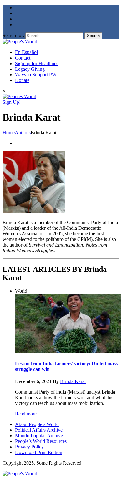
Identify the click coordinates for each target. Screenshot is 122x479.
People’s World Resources (41, 441)
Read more (26, 413)
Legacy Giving (30, 69)
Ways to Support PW (36, 74)
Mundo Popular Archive (39, 435)
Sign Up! (12, 102)
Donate (22, 80)
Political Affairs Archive (39, 430)
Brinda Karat (73, 381)
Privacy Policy (29, 446)
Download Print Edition (38, 452)
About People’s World (37, 424)
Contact (22, 57)
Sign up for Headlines (36, 63)
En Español (26, 52)
